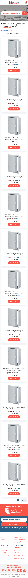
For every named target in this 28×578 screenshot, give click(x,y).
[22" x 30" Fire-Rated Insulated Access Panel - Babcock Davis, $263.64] (14, 202)
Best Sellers (17, 542)
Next (23, 500)
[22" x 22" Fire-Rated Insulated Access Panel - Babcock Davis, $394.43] (14, 241)
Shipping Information (19, 539)
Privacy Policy (17, 541)
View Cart (3, 552)
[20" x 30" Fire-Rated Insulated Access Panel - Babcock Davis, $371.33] (14, 279)
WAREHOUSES (18, 561)
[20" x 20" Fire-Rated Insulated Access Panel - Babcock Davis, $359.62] (14, 318)
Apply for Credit (5, 555)
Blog (2, 537)
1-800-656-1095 (18, 549)
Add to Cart (14, 70)
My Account (4, 547)
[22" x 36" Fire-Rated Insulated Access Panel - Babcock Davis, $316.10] (14, 164)
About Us (3, 536)
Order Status (4, 549)
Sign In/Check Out (5, 554)
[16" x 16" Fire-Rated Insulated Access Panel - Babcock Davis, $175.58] (14, 395)
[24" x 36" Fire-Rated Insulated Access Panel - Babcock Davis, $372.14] (14, 48)
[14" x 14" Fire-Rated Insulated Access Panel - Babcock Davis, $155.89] (14, 433)
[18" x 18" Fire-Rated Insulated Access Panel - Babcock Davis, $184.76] (14, 356)
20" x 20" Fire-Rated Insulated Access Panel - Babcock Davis (14, 331)
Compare (15, 67)
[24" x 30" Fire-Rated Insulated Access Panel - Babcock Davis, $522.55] (14, 87)
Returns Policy (17, 537)
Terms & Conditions (19, 536)
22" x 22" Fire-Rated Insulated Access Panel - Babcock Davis (14, 254)
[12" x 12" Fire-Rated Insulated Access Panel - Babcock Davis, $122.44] (14, 472)
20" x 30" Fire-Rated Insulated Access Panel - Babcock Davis (14, 292)
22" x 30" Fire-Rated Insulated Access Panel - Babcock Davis (14, 215)
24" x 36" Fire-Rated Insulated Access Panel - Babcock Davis (14, 61)
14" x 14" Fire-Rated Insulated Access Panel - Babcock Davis (14, 446)
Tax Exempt (4, 550)
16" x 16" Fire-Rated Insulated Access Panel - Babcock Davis (14, 408)
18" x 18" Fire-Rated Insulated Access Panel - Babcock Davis (14, 369)
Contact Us (3, 539)
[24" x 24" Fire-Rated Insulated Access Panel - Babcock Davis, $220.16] (14, 125)
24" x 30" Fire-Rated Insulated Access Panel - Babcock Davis (14, 100)
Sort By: (9, 33)
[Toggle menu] (5, 2)
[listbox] (20, 33)
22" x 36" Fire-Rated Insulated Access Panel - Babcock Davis (14, 177)
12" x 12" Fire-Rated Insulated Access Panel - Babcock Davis (14, 484)
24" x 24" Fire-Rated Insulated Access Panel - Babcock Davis (14, 138)
